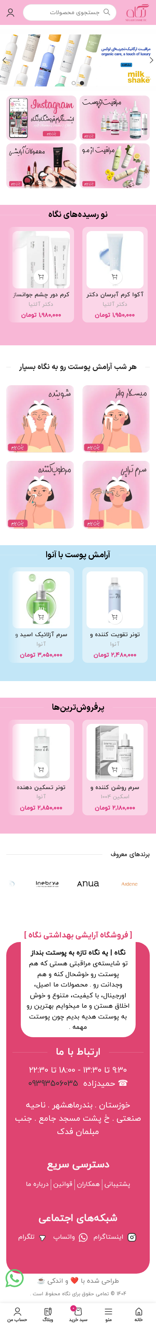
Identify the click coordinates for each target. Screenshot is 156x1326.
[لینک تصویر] (114, 117)
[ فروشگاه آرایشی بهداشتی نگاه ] (78, 935)
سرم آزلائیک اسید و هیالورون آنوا (41, 638)
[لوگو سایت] (137, 12)
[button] (115, 277)
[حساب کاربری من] (10, 12)
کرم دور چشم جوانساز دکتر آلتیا (41, 298)
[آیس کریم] (47, 883)
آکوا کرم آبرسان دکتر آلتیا (115, 298)
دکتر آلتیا (115, 304)
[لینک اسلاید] (78, 60)
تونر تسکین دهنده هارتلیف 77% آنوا (41, 791)
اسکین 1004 (115, 797)
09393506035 (53, 1084)
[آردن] (129, 883)
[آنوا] (88, 883)
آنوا (114, 644)
